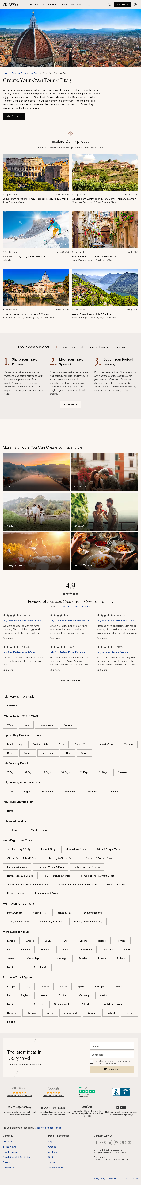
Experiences (53, 4)
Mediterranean (15, 967)
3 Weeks (122, 772)
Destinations (37, 4)
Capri (84, 753)
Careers (7, 1162)
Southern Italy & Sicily (18, 849)
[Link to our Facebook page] (96, 1142)
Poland (85, 1004)
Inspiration (68, 4)
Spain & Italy (39, 912)
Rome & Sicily (48, 849)
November (70, 791)
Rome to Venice (15, 893)
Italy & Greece (15, 912)
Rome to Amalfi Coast (46, 893)
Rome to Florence (116, 884)
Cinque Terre (82, 744)
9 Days (47, 772)
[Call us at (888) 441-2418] (109, 5)
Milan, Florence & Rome (87, 866)
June (10, 791)
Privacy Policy (99, 1178)
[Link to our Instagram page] (103, 1142)
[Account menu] (135, 5)
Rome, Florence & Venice (57, 875)
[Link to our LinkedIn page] (109, 1142)
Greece (30, 940)
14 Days (103, 772)
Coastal (68, 724)
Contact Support (130, 1178)
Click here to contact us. (48, 1127)
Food (26, 724)
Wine (10, 724)
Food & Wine (47, 724)
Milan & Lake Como (76, 849)
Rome (10, 753)
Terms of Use (114, 1178)
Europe (11, 940)
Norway (102, 958)
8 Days (29, 772)
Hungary (31, 1012)
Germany (108, 949)
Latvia (50, 1012)
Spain (48, 940)
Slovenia (11, 958)
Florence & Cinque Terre (99, 858)
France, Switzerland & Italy (88, 921)
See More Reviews (70, 680)
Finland (121, 958)
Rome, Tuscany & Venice (20, 875)
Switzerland (85, 949)
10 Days (65, 772)
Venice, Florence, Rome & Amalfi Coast (27, 884)
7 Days (11, 772)
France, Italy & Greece (51, 921)
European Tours (19, 73)
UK (8, 949)
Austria (127, 949)
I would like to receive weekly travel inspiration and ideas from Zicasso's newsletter (112, 1062)
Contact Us (8, 1167)
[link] (36, 180)
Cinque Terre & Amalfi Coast (22, 858)
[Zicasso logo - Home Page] (10, 4)
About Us (7, 1141)
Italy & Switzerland (92, 912)
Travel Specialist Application (17, 1157)
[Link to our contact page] (129, 1142)
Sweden (83, 958)
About (80, 4)
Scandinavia (40, 967)
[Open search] (89, 4)
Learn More (70, 404)
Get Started (122, 4)
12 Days (84, 772)
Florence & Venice (17, 866)
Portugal (121, 940)
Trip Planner (13, 830)
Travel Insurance (11, 1151)
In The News (9, 1146)
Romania (11, 1012)
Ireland (65, 949)
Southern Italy (40, 744)
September (48, 791)
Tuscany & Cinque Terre (62, 858)
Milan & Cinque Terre (108, 849)
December (92, 791)
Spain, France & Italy (18, 921)
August (27, 791)
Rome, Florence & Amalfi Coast (97, 875)
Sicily (61, 744)
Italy (28, 986)
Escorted (12, 705)
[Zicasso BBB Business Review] (121, 1092)
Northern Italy (14, 744)
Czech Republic (35, 958)
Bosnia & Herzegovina (111, 1004)
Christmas (114, 791)
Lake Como (48, 753)
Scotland (45, 949)
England (25, 949)
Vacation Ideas (39, 830)
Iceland (102, 940)
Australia (52, 1151)
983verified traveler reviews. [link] (76, 606)
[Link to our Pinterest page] (123, 1142)
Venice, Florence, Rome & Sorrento (78, 884)
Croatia (83, 940)
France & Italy (64, 912)
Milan (67, 753)
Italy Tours (34, 73)
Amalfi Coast (107, 744)
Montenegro (61, 958)
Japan (51, 1162)
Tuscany (128, 744)
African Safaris (55, 1167)
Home (5, 73)
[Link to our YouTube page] (116, 1142)
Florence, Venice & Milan (51, 866)
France (65, 940)
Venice (27, 753)
